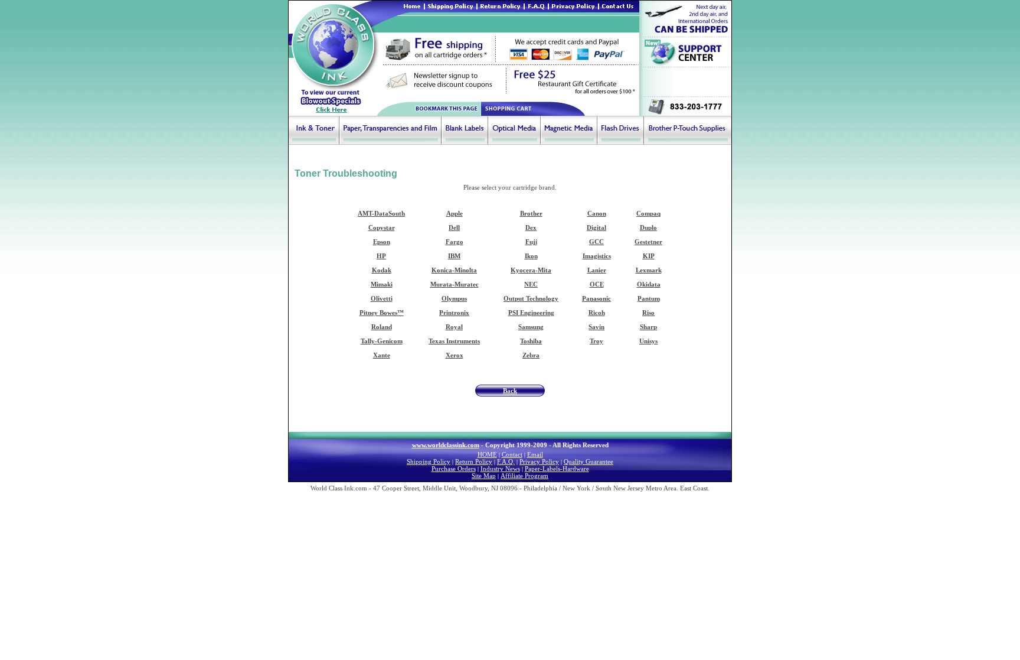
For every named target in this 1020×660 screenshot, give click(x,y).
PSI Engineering (531, 312)
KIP (649, 255)
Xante (381, 355)
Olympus (454, 298)
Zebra (531, 355)
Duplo (648, 227)
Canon (596, 213)
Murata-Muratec (454, 284)
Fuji (531, 241)
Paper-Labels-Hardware (557, 468)
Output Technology (531, 298)
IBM (454, 255)
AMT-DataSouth (381, 213)
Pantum (649, 298)
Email (535, 454)
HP (381, 255)
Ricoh (597, 312)
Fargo (454, 241)
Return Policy (473, 461)
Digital (596, 227)
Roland (381, 326)
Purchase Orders (453, 468)
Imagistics (597, 255)
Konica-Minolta (454, 270)
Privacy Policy (539, 461)
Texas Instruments (454, 340)
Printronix (454, 312)
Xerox (454, 355)
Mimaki (382, 284)
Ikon (531, 255)
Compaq (648, 213)
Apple (454, 213)
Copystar (381, 227)
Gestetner (648, 241)
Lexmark (649, 270)
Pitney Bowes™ (381, 312)
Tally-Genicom (382, 340)
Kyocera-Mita (531, 270)
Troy (596, 340)
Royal (454, 326)
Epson (381, 241)
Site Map (484, 475)
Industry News (500, 468)
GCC (596, 241)
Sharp (648, 326)
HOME (487, 454)
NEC (531, 284)
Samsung (531, 326)
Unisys (648, 340)
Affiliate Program (524, 475)
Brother (531, 213)
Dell (454, 227)
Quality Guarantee (588, 461)
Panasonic (596, 298)
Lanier (596, 270)
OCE (597, 284)
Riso (648, 312)
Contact (512, 454)
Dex (531, 227)
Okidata (649, 284)
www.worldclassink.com (445, 444)
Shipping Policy (428, 461)
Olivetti (382, 298)
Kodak (381, 270)
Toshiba (531, 340)
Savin (596, 326)
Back (510, 390)
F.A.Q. (506, 461)
